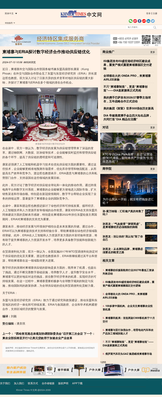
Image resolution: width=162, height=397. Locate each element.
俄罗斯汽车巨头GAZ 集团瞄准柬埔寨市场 (128, 353)
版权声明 (63, 383)
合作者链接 (48, 383)
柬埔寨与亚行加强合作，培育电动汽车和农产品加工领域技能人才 (128, 331)
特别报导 (9, 22)
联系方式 (33, 383)
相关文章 (109, 260)
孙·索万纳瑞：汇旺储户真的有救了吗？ (123, 212)
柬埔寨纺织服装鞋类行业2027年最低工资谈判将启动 (128, 271)
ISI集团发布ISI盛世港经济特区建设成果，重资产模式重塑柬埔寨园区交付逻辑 (128, 283)
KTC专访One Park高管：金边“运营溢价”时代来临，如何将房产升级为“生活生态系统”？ (128, 157)
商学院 (107, 168)
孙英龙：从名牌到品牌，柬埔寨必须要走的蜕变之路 (123, 250)
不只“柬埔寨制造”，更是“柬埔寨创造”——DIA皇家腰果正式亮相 (128, 343)
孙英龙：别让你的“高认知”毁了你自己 (123, 237)
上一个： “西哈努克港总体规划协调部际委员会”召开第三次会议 (42, 333)
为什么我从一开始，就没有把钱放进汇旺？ (128, 201)
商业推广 (109, 51)
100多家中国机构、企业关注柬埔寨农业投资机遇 (128, 307)
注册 (155, 13)
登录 (148, 13)
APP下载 (77, 383)
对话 (106, 127)
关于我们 (5, 383)
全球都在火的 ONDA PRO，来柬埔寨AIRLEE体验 (125, 295)
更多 (152, 51)
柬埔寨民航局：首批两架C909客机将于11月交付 (129, 319)
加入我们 (19, 383)
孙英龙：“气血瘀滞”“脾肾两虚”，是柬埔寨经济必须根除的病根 (123, 225)
